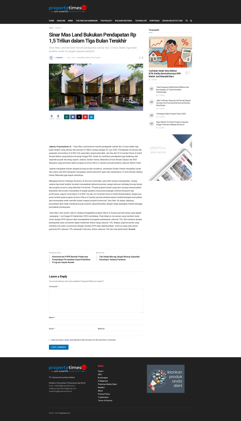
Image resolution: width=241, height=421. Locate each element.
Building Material (123, 21)
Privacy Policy (104, 394)
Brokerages (103, 378)
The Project (106, 21)
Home (51, 21)
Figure (100, 371)
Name (52, 317)
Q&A (100, 374)
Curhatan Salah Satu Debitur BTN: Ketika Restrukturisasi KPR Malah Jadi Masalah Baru (165, 73)
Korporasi (155, 21)
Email (52, 328)
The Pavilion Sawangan (87, 21)
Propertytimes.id (64, 413)
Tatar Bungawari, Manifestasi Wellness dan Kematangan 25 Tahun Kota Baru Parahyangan (172, 89)
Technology (141, 21)
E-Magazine (103, 381)
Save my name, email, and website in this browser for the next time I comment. (83, 340)
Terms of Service (105, 401)
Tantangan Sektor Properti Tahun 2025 (171, 114)
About (100, 391)
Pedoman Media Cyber (107, 384)
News (70, 21)
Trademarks (103, 397)
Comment (54, 286)
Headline (61, 21)
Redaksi (59, 58)
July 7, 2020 (71, 58)
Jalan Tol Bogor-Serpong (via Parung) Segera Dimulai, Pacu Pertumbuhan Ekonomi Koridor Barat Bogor (173, 102)
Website (101, 329)
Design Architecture (172, 21)
